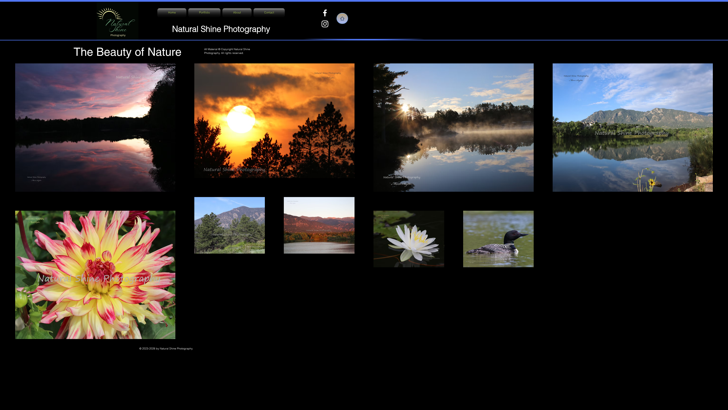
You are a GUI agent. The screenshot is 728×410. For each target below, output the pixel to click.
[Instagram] (324, 23)
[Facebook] (324, 12)
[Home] (342, 18)
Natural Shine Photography (221, 29)
